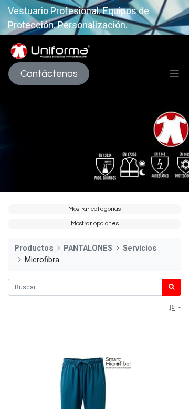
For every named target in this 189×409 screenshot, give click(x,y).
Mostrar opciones (95, 223)
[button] (175, 308)
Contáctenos (49, 74)
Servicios (139, 248)
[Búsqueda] (171, 287)
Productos (33, 248)
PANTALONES (88, 248)
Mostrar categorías (94, 209)
